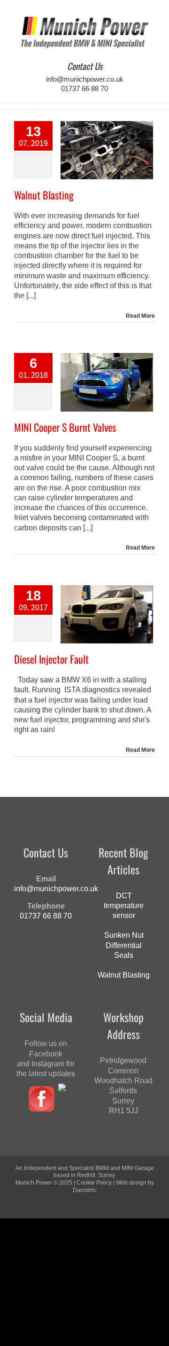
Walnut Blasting (44, 194)
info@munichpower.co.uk (84, 79)
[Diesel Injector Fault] (107, 614)
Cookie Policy (94, 1182)
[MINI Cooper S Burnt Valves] (107, 382)
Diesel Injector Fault (51, 658)
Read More (140, 316)
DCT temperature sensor (124, 906)
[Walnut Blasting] (107, 150)
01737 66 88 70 (84, 88)
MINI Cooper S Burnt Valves (65, 427)
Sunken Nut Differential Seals (124, 945)
